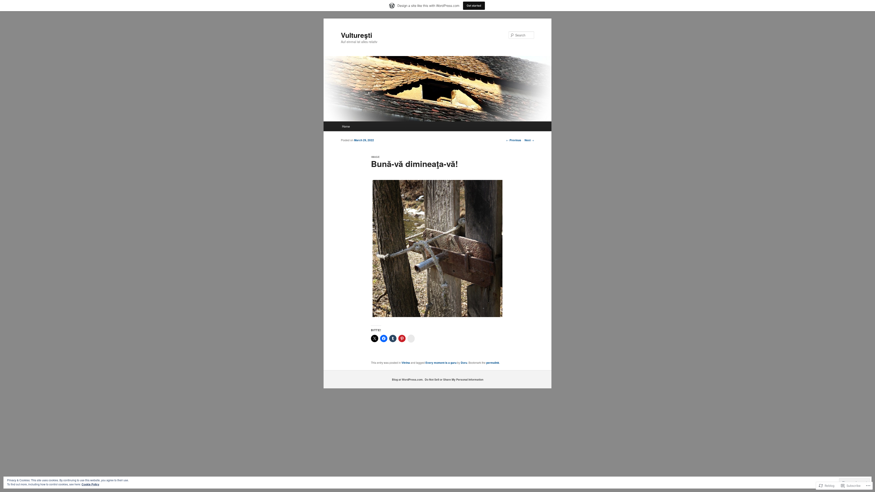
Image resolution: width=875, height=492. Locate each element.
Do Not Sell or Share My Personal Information (454, 379)
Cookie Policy (90, 484)
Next (529, 140)
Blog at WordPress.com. (407, 379)
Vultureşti (356, 35)
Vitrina (405, 363)
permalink (492, 363)
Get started (474, 5)
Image (375, 157)
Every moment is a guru (440, 363)
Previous (513, 140)
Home (346, 126)
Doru (464, 363)
